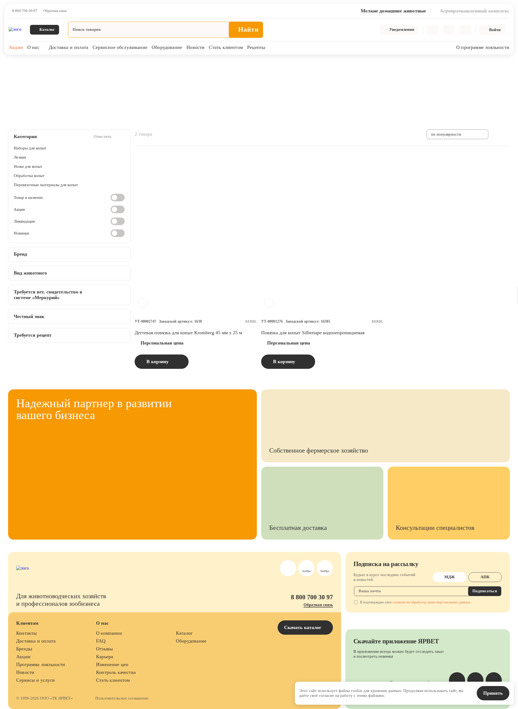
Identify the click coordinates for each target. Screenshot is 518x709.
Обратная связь (55, 11)
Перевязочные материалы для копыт (46, 185)
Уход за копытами (96, 65)
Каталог (184, 633)
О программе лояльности (482, 47)
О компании (109, 633)
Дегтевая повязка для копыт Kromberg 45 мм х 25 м (188, 332)
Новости (195, 47)
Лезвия (20, 157)
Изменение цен (112, 664)
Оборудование (167, 47)
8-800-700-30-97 (24, 11)
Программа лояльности (40, 664)
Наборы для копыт (30, 148)
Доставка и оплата (68, 47)
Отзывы (104, 648)
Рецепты (256, 47)
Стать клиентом (226, 47)
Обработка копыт (29, 175)
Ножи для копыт (28, 166)
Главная (14, 65)
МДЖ (449, 577)
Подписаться (484, 591)
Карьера (104, 656)
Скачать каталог (303, 627)
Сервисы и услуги (35, 680)
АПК (485, 577)
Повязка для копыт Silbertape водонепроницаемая (312, 332)
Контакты (26, 633)
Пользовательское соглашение (121, 698)
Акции (16, 47)
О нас (33, 47)
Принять (493, 693)
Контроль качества (116, 672)
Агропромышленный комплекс (51, 65)
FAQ (101, 641)
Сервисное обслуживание (120, 47)
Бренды (24, 648)
